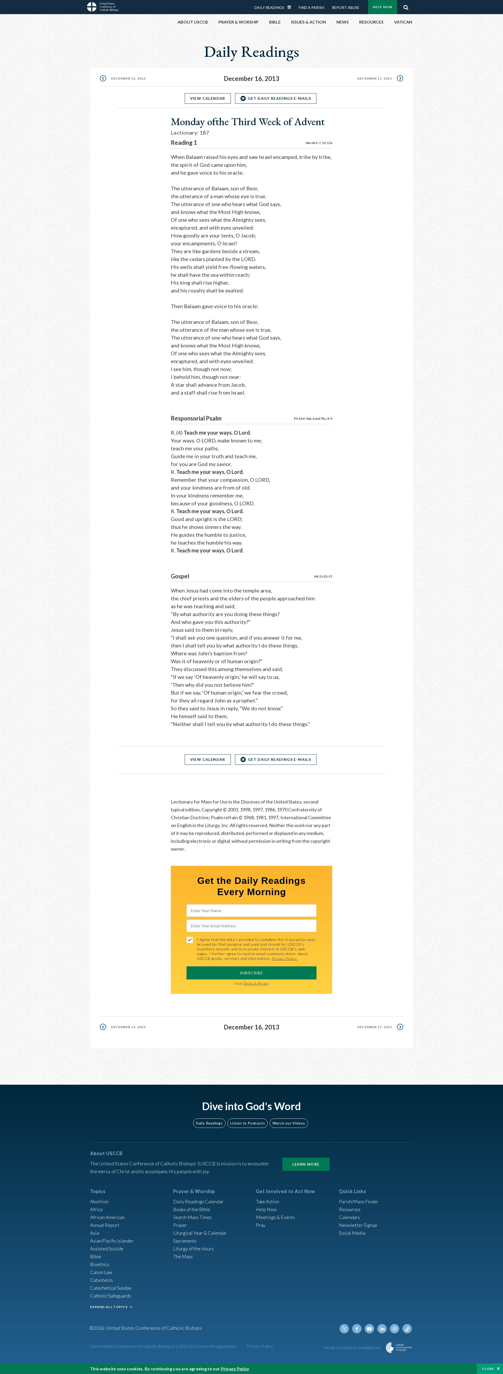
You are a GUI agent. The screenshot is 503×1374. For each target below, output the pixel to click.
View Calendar (207, 98)
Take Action (267, 1201)
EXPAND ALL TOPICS (109, 1307)
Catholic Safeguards (110, 1296)
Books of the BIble (191, 1209)
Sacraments (184, 1241)
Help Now (382, 7)
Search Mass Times (192, 1217)
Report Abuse (345, 7)
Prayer (180, 1225)
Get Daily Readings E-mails (279, 98)
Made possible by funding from (353, 1347)
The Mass (183, 1256)
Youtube (369, 1328)
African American (107, 1217)
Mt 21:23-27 (323, 576)
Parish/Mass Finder (359, 1201)
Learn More (306, 1164)
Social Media (352, 1233)
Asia (94, 1233)
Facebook (357, 1328)
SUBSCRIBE (251, 973)
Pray (260, 1225)
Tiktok (407, 1328)
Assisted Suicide (106, 1248)
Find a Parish (311, 7)
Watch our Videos (288, 1123)
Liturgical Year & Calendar (200, 1233)
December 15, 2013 (128, 78)
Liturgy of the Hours (193, 1248)
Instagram (394, 1328)
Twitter (344, 1328)
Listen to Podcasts (247, 1123)
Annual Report (104, 1225)
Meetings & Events (275, 1217)
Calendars (349, 1217)
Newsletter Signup (358, 1225)
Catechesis (101, 1280)
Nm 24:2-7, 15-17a (319, 143)
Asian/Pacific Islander (112, 1241)
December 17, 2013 (374, 78)
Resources (349, 1209)
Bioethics (100, 1264)
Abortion (99, 1201)
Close (488, 1369)
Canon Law (101, 1272)
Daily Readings (269, 7)
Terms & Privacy (256, 983)
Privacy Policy (260, 1346)
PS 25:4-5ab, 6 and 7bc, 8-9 (313, 418)
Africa (96, 1209)
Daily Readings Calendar (291, 7)
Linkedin (382, 1328)
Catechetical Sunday (111, 1288)
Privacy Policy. (285, 958)
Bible (95, 1256)
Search (406, 6)
